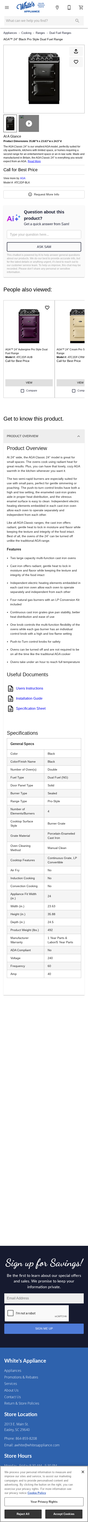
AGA (22, 178)
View (29, 382)
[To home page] (30, 7)
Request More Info (46, 194)
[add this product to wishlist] (76, 62)
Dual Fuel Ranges (60, 32)
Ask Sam (44, 247)
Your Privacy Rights (44, 1501)
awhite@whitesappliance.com (37, 1445)
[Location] (57, 7)
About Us (11, 1390)
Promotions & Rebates (21, 1377)
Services (10, 1383)
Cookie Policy (37, 1493)
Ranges (40, 32)
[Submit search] (77, 21)
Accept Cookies (63, 1514)
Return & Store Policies (21, 1403)
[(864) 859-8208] (69, 7)
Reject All (23, 1514)
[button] (7, 7)
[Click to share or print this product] (76, 51)
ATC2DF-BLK (22, 182)
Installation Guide (29, 698)
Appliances (10, 32)
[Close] (83, 1472)
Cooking (26, 32)
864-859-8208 (26, 1438)
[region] (44, 1494)
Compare (31, 390)
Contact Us (12, 1397)
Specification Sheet (30, 708)
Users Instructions (29, 688)
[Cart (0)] (81, 7)
